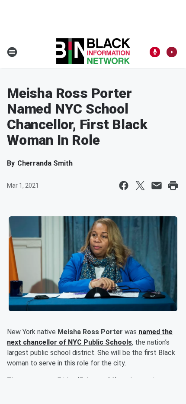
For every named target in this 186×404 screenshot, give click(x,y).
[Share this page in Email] (157, 185)
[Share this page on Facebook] (124, 185)
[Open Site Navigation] (12, 52)
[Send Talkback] (155, 52)
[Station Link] (93, 52)
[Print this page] (173, 185)
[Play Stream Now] (172, 52)
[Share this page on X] (140, 185)
